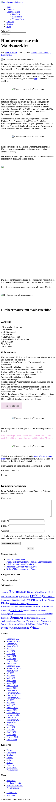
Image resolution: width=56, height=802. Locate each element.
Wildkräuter (17, 17)
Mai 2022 (11, 705)
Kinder (5, 603)
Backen (10, 750)
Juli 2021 (10, 725)
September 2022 (14, 698)
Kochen (10, 755)
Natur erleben (18, 19)
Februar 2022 (12, 707)
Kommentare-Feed (15, 785)
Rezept (34, 52)
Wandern (16, 14)
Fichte (15, 596)
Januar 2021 (12, 739)
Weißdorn (46, 621)
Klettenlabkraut (33, 604)
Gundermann (6, 600)
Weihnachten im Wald (16, 559)
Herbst (28, 600)
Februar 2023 (12, 685)
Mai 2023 (11, 678)
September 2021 (14, 720)
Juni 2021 (11, 727)
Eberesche (44, 592)
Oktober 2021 (12, 717)
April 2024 (11, 656)
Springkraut (42, 618)
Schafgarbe (7, 613)
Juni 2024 (11, 651)
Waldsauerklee (33, 621)
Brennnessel (18, 592)
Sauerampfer (41, 610)
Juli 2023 (10, 673)
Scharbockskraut (20, 614)
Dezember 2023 (13, 666)
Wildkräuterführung (19, 627)
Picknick (16, 610)
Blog (9, 26)
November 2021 (14, 715)
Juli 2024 (10, 649)
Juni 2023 (11, 676)
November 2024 (14, 641)
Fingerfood (24, 596)
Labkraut (35, 606)
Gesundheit (11, 753)
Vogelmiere (21, 621)
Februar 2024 (12, 661)
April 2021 (11, 732)
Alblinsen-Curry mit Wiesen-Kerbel (22, 567)
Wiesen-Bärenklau (10, 624)
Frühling (37, 596)
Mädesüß (5, 610)
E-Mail (5, 526)
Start (8, 7)
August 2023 (12, 671)
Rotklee (32, 611)
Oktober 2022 (12, 695)
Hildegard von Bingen (44, 600)
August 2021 (12, 722)
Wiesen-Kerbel (25, 624)
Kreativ (10, 757)
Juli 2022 (10, 700)
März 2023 (11, 683)
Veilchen (14, 621)
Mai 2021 (11, 730)
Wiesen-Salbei (36, 624)
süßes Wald (38, 456)
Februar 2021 (12, 737)
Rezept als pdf (12, 405)
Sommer (16, 617)
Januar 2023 (12, 688)
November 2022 (14, 693)
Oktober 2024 (12, 644)
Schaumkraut (31, 614)
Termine (10, 21)
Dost (38, 592)
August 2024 (12, 646)
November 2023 (14, 668)
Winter (35, 627)
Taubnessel (6, 621)
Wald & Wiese (11, 52)
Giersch (49, 596)
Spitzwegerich (31, 617)
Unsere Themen (13, 12)
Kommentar (6, 498)
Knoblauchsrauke (9, 606)
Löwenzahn (47, 606)
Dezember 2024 (13, 639)
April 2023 (11, 680)
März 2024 (11, 658)
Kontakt (10, 24)
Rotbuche (26, 610)
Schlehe (40, 614)
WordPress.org (13, 788)
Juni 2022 (11, 703)
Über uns (10, 9)
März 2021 (11, 734)
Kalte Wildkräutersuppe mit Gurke (21, 569)
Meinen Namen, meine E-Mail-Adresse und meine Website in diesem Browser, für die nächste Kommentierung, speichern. (28, 537)
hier (35, 78)
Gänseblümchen (18, 600)
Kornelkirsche (25, 607)
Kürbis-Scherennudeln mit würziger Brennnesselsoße (29, 562)
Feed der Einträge (14, 783)
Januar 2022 (12, 710)
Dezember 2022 (13, 690)
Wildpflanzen (12, 770)
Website (4, 531)
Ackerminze (5, 592)
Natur (9, 760)
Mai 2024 (11, 653)
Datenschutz (12, 792)
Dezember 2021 (13, 712)
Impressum (11, 795)
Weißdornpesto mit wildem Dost (20, 564)
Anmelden (11, 780)
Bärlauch (31, 592)
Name (4, 521)
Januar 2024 (12, 663)
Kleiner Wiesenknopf (19, 603)
